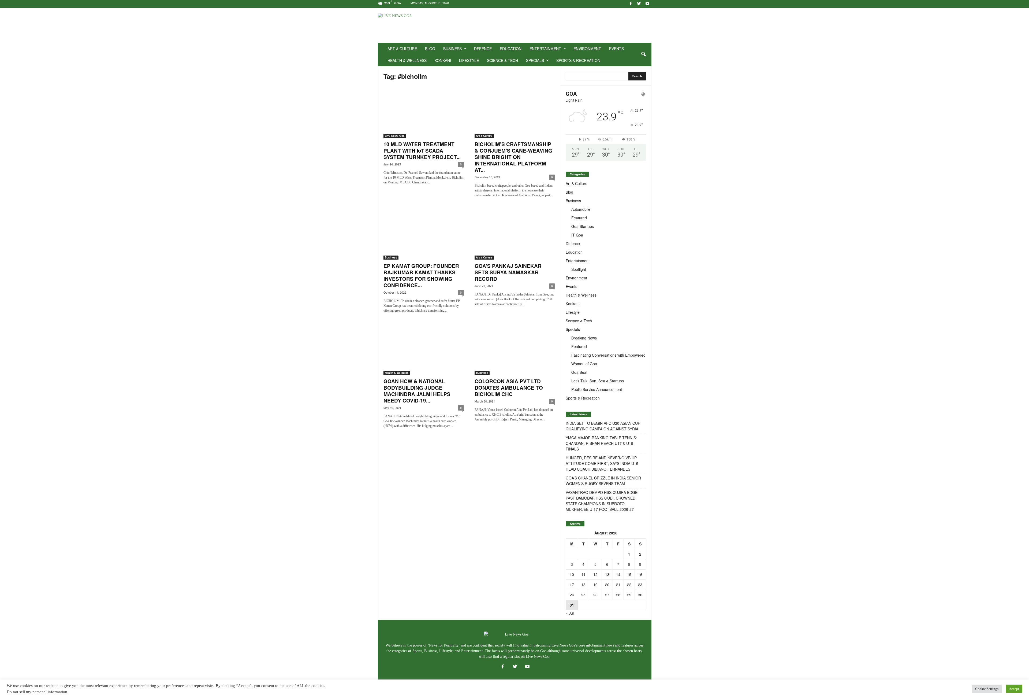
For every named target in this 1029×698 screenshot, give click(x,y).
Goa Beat (579, 372)
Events (616, 48)
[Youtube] (647, 4)
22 (629, 584)
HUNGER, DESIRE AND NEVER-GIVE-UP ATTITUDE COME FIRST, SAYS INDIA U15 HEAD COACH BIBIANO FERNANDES (602, 463)
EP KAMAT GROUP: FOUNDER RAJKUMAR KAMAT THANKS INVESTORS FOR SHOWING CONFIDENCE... (421, 275)
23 (640, 584)
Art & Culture (402, 48)
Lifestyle (469, 60)
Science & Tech (502, 60)
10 (572, 574)
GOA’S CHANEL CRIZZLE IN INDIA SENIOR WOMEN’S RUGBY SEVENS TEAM (603, 480)
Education (510, 48)
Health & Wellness (407, 60)
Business (452, 48)
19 (595, 584)
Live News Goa (395, 136)
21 (618, 584)
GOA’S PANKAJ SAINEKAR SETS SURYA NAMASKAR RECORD (508, 272)
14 (618, 574)
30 (640, 594)
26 (595, 594)
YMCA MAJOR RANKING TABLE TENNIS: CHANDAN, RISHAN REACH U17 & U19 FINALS (601, 443)
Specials (535, 60)
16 (640, 574)
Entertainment (545, 48)
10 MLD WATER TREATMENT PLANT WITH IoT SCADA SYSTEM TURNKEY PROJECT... (422, 151)
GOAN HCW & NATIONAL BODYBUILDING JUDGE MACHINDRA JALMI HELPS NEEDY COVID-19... (416, 391)
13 (607, 574)
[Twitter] (639, 4)
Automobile (580, 209)
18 (583, 584)
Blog (430, 48)
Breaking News (584, 338)
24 (572, 594)
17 (572, 584)
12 (595, 574)
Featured (579, 217)
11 (583, 574)
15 (629, 574)
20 (607, 584)
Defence (483, 48)
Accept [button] (1014, 689)
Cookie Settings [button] (986, 689)
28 (618, 594)
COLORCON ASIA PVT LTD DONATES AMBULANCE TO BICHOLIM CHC (509, 388)
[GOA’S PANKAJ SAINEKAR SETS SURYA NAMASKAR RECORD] (515, 234)
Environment (587, 48)
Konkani (443, 60)
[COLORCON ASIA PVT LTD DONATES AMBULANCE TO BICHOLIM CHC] (515, 349)
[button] (643, 54)
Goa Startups (582, 226)
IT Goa (577, 235)
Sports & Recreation (578, 60)
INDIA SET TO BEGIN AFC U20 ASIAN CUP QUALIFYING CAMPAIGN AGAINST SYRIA (603, 425)
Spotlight (578, 269)
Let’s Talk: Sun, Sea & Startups (597, 380)
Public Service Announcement (596, 389)
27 (607, 594)
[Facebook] (631, 4)
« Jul (570, 613)
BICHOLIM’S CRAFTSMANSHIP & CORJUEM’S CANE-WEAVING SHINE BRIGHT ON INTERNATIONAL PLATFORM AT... (513, 157)
